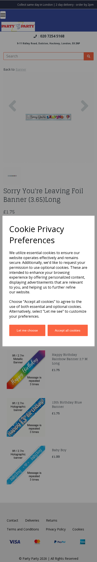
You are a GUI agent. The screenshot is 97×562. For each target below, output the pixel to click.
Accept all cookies (67, 330)
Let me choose (27, 330)
